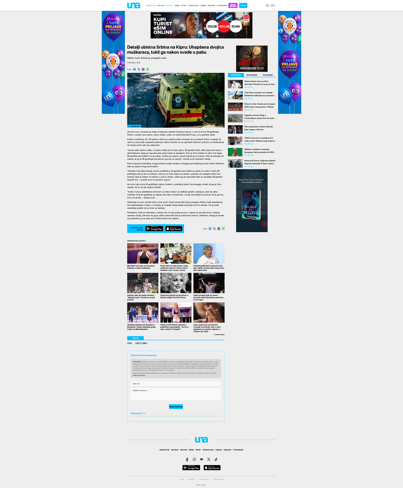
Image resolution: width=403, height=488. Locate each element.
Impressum (191, 479)
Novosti (169, 5)
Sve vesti (161, 5)
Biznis (177, 5)
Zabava (203, 5)
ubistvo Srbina (141, 343)
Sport (183, 5)
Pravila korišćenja (204, 479)
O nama (182, 479)
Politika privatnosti (218, 479)
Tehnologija (193, 5)
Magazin (211, 5)
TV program (222, 5)
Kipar (130, 343)
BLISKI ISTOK (151, 5)
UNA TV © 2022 (200, 485)
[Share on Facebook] (134, 69)
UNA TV (243, 5)
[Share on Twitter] (138, 69)
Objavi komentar (176, 406)
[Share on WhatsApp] (147, 69)
